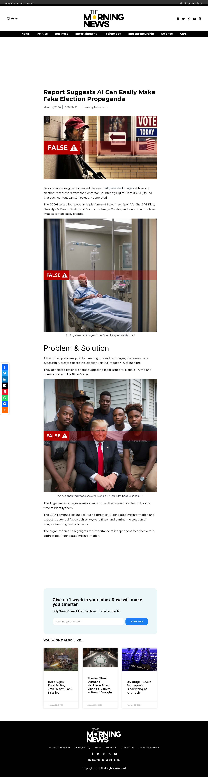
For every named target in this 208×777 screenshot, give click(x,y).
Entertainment (86, 33)
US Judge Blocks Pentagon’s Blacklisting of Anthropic (139, 687)
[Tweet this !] (5, 373)
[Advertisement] (104, 60)
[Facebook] (178, 18)
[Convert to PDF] (5, 392)
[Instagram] (110, 754)
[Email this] (5, 385)
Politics (42, 33)
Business (61, 33)
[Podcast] (200, 18)
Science (167, 33)
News (25, 33)
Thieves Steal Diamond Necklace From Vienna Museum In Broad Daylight (99, 685)
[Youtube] (194, 18)
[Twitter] (183, 18)
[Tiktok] (189, 18)
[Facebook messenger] (5, 404)
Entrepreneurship (141, 33)
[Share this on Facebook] (5, 367)
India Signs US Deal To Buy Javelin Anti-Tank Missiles (60, 687)
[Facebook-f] (92, 754)
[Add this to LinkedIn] (5, 379)
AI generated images (120, 188)
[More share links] (5, 410)
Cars (183, 33)
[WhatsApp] (5, 398)
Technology (112, 33)
